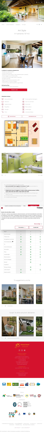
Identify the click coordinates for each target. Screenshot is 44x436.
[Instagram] (22, 350)
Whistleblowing (18, 424)
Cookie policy (39, 423)
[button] (1, 175)
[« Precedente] (37, 24)
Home (3, 24)
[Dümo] (39, 395)
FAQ (24, 205)
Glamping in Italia (22, 374)
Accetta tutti (35, 227)
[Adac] (9, 384)
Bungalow (18, 24)
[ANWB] (26, 384)
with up (17, 427)
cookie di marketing (25, 431)
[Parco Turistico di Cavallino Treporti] (7, 395)
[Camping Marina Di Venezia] (15, 384)
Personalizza (21, 227)
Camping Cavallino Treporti (22, 373)
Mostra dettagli (37, 223)
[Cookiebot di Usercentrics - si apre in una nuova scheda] (38, 208)
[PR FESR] (27, 414)
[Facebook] (19, 350)
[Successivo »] (41, 24)
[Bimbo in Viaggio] (32, 384)
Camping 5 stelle (22, 375)
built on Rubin (26, 427)
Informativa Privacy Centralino (29, 424)
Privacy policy (26, 423)
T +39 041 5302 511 (22, 359)
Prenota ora (14, 89)
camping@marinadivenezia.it (22, 361)
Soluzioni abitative (10, 24)
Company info (33, 423)
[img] (12, 241)
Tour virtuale (12, 116)
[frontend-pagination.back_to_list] (39, 24)
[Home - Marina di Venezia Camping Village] (7, 2)
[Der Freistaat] (33, 395)
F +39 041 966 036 (22, 360)
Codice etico (11, 424)
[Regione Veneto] (18, 395)
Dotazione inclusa (32, 116)
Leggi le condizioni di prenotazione (13, 205)
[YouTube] (24, 350)
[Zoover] (22, 384)
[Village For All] (26, 395)
